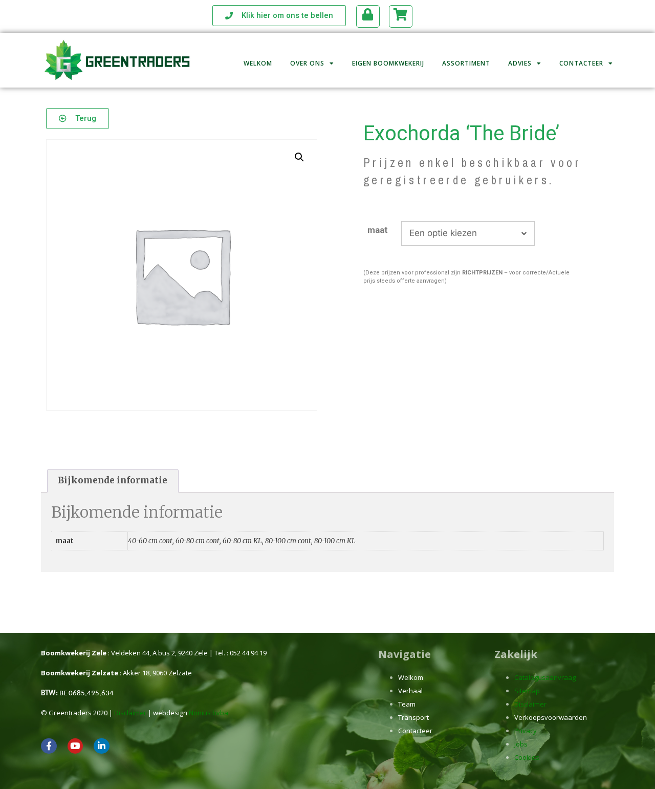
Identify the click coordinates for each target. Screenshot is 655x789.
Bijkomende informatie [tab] (112, 480)
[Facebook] (49, 746)
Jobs (521, 744)
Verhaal (410, 690)
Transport (413, 717)
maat (377, 230)
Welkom (258, 63)
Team (407, 704)
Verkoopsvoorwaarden (550, 717)
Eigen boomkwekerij (388, 63)
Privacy (525, 730)
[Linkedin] (102, 746)
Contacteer (581, 63)
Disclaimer (130, 712)
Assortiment (466, 63)
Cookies (526, 757)
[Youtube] (75, 746)
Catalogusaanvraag (545, 677)
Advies (520, 63)
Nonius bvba (208, 712)
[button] (299, 157)
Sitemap (527, 690)
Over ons (307, 63)
